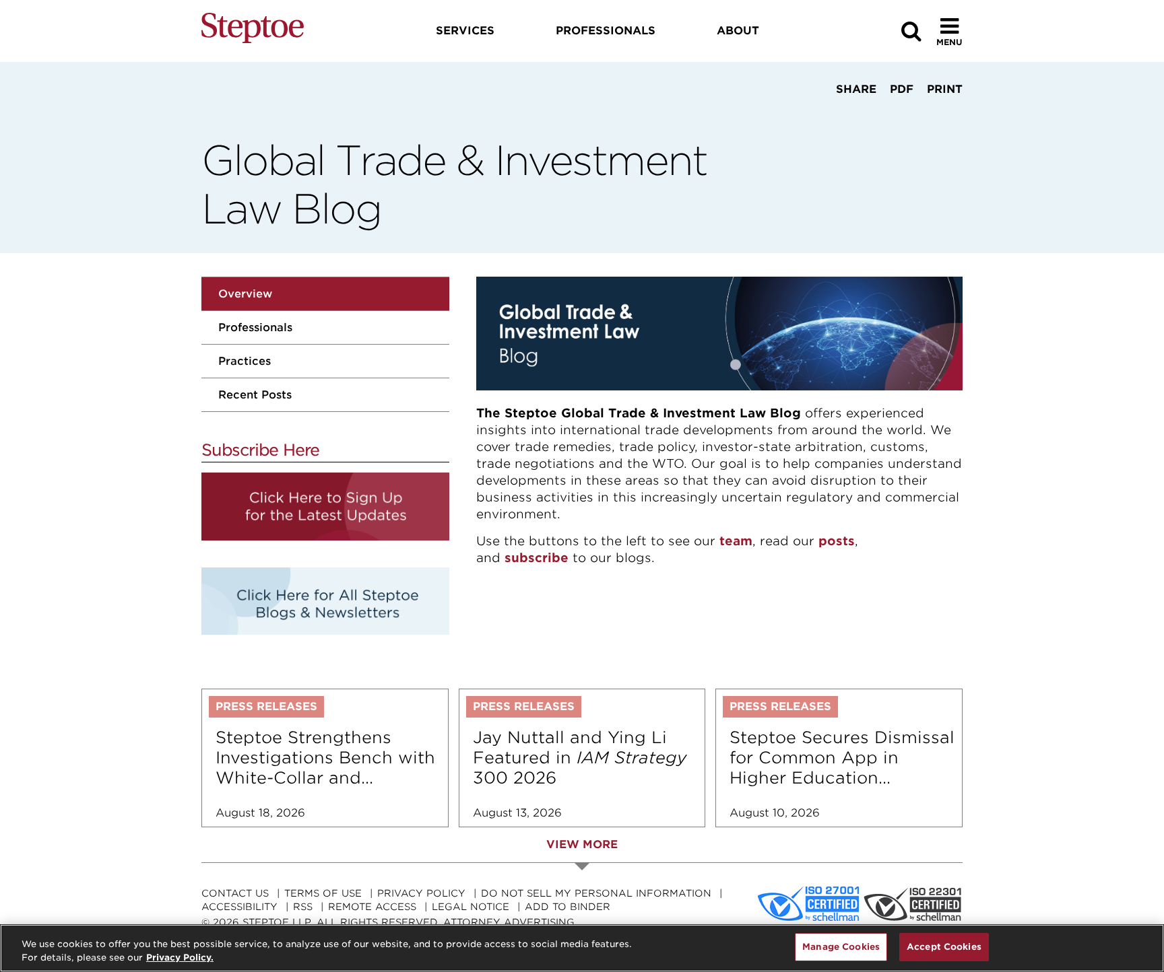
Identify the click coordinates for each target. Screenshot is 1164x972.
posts (836, 541)
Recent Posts (255, 394)
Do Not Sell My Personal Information (596, 893)
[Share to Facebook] (812, 114)
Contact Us (235, 893)
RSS (303, 906)
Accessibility (239, 906)
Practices (244, 361)
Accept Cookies (944, 947)
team (735, 541)
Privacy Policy (421, 893)
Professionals (255, 327)
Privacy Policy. (180, 957)
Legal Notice (470, 906)
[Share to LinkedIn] (852, 114)
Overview (245, 293)
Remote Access (372, 906)
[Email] (896, 114)
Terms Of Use (323, 893)
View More (582, 844)
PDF (901, 89)
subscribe (537, 558)
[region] (582, 948)
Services (465, 30)
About (738, 30)
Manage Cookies (841, 947)
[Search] (911, 31)
